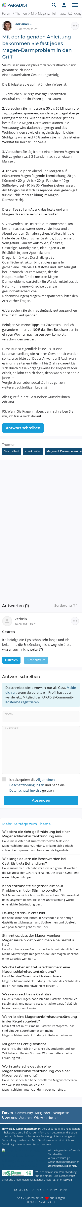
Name (9, 714)
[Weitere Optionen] (75, 26)
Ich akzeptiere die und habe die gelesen (37, 785)
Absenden (41, 800)
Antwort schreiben (23, 428)
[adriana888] (8, 25)
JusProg (67, 1179)
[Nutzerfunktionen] (64, 5)
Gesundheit (12, 451)
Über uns (9, 1117)
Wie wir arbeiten (46, 1117)
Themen (21, 13)
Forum (6, 13)
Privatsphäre (59, 1190)
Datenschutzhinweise (25, 790)
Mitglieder (42, 1113)
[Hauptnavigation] (75, 5)
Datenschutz (39, 1190)
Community (24, 1113)
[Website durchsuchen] (54, 5)
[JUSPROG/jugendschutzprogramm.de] (17, 1173)
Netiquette (61, 1113)
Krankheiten (32, 451)
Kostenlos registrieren (22, 702)
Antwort (12, 728)
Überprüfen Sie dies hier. (62, 1166)
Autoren (25, 1117)
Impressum (21, 1190)
